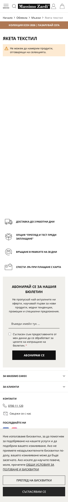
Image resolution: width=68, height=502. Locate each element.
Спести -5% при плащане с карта (38, 267)
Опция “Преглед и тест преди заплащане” (36, 236)
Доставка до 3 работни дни (35, 221)
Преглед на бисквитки (34, 480)
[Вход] (53, 6)
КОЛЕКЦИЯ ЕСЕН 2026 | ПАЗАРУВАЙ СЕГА (34, 25)
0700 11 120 (15, 406)
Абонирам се (34, 355)
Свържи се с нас (20, 413)
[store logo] (34, 6)
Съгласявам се (34, 491)
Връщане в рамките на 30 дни (36, 252)
